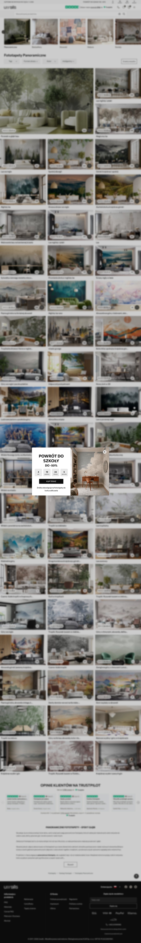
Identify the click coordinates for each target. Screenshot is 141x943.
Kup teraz (51, 481)
